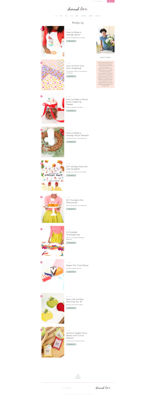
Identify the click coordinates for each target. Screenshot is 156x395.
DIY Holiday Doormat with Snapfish (77, 167)
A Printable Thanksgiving (73, 233)
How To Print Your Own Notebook (75, 67)
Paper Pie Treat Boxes (77, 265)
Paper (67, 296)
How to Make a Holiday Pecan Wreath (77, 134)
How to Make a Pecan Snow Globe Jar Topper (77, 101)
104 (70, 262)
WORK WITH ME (78, 378)
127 (70, 229)
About (78, 374)
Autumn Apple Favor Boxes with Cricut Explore (76, 335)
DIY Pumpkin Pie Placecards (74, 201)
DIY (66, 29)
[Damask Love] (103, 389)
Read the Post (71, 76)
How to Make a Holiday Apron (73, 33)
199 (70, 130)
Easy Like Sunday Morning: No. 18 (75, 300)
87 (70, 197)
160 (70, 96)
